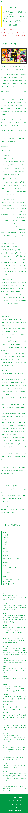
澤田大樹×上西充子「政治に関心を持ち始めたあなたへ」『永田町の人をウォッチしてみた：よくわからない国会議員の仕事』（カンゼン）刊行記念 (14, 630)
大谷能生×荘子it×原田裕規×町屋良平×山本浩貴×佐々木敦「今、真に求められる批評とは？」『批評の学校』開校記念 (14, 699)
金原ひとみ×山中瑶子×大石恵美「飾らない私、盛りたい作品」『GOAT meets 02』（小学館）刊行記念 (14, 717)
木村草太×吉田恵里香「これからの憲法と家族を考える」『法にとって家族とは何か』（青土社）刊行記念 (14, 670)
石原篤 (5, 539)
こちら (15, 44)
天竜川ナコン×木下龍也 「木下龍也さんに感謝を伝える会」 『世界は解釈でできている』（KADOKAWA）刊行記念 (14, 749)
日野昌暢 (5, 542)
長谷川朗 (5, 537)
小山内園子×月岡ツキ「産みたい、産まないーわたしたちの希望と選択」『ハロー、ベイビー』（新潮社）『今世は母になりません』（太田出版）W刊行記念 (15, 689)
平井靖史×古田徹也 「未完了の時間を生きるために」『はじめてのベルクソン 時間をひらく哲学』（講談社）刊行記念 (14, 788)
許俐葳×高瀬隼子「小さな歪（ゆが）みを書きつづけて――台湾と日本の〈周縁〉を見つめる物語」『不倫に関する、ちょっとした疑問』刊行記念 (15, 640)
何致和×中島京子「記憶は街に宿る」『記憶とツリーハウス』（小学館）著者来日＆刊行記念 (14, 661)
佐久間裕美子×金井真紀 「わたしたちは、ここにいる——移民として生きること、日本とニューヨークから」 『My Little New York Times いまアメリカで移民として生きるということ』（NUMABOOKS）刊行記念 (15, 651)
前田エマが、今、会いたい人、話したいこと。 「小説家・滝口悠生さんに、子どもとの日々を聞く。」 (14, 708)
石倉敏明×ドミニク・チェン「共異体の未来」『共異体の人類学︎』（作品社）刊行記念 (14, 766)
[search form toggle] (26, 2)
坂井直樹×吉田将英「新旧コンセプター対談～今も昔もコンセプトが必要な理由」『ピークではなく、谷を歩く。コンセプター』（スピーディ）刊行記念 (14, 597)
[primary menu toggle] (1, 1)
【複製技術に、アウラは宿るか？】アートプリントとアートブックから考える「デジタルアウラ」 (14, 758)
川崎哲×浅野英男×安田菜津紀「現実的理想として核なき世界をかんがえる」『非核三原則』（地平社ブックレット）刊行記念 (14, 727)
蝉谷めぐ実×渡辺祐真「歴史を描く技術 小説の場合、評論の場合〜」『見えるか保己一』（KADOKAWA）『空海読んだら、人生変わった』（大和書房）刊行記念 (14, 777)
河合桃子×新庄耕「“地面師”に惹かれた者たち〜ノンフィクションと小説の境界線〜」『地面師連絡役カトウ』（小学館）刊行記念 (14, 607)
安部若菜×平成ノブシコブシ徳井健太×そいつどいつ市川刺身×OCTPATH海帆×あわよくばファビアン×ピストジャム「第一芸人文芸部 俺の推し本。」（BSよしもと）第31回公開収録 (15, 738)
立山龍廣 (5, 535)
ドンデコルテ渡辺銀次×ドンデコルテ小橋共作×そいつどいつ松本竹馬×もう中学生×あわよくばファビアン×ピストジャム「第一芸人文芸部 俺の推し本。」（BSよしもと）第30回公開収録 (14, 619)
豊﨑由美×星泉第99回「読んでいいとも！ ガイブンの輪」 (14, 679)
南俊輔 (5, 544)
